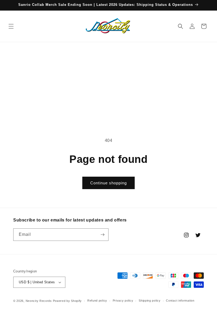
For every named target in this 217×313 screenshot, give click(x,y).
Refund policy (97, 300)
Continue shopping (108, 183)
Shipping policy (150, 300)
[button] (11, 26)
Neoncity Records (39, 300)
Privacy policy (123, 300)
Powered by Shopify (67, 300)
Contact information (180, 300)
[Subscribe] (102, 234)
